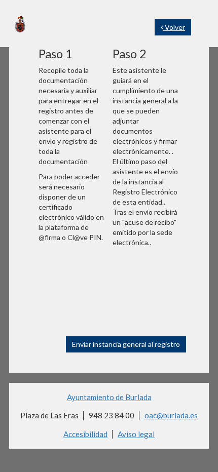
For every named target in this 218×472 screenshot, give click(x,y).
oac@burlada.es (171, 415)
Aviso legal (136, 434)
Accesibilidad (85, 434)
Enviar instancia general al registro (126, 344)
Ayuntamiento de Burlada (109, 397)
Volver (174, 27)
